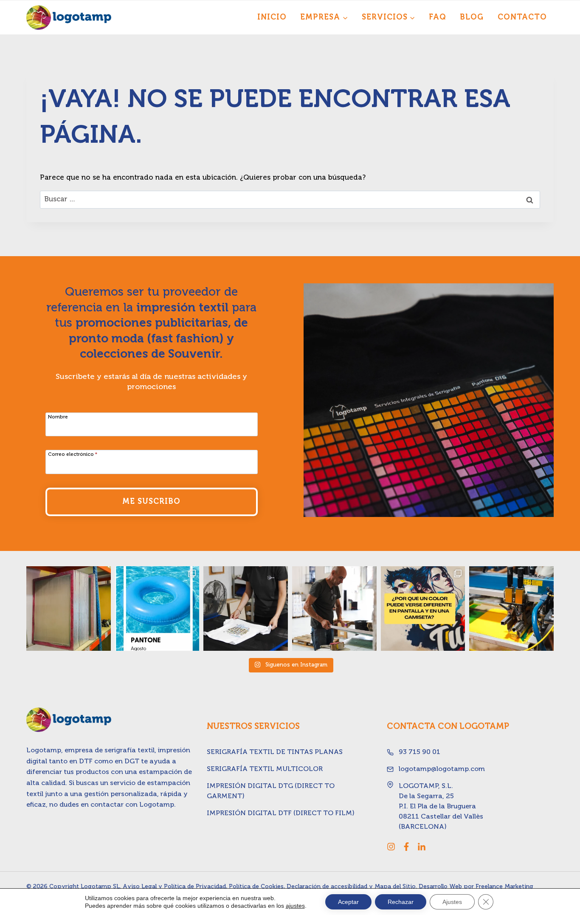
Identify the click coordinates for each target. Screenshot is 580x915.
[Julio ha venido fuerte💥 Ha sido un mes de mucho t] (334, 608)
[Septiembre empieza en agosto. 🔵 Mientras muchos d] (68, 608)
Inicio (272, 17)
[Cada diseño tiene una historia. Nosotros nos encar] (245, 608)
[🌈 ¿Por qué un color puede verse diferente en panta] (423, 608)
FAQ (437, 17)
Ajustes (452, 901)
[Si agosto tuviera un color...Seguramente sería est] (157, 608)
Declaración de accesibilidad (327, 887)
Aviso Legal (140, 887)
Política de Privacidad (195, 887)
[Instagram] (391, 846)
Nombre (58, 417)
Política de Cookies (256, 887)
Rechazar (401, 901)
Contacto (522, 17)
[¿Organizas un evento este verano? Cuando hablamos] (511, 608)
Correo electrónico (72, 454)
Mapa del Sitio (395, 887)
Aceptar (348, 901)
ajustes (295, 905)
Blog (472, 17)
